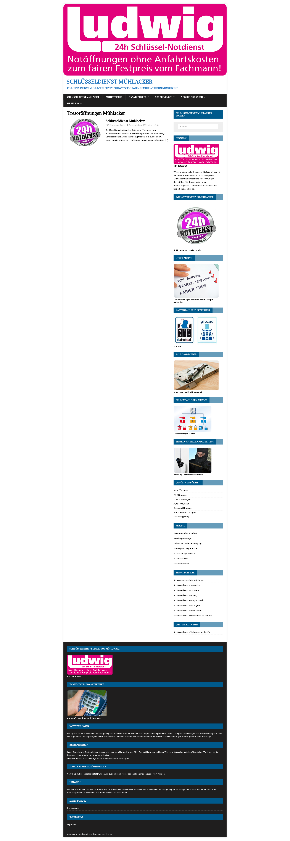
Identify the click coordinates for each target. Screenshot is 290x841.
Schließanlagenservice (184, 553)
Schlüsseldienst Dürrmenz (186, 590)
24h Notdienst (114, 97)
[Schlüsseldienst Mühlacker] (145, 74)
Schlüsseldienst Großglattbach (188, 600)
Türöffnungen (180, 495)
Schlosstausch (181, 558)
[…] (166, 140)
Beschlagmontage (183, 538)
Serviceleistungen (192, 97)
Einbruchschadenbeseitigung (187, 543)
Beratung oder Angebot (185, 533)
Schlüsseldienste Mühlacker (187, 585)
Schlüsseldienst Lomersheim (187, 610)
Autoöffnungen (181, 503)
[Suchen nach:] (198, 126)
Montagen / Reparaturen (186, 548)
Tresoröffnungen (182, 499)
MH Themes (107, 834)
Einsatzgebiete (137, 97)
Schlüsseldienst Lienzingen (187, 605)
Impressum (73, 103)
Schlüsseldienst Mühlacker (83, 97)
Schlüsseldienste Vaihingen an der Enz (192, 632)
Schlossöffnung (181, 516)
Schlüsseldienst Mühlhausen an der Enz (193, 615)
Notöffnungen (163, 97)
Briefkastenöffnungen (185, 512)
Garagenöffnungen (183, 508)
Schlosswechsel (181, 563)
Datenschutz (73, 808)
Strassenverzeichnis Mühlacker (189, 580)
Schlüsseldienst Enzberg (185, 595)
